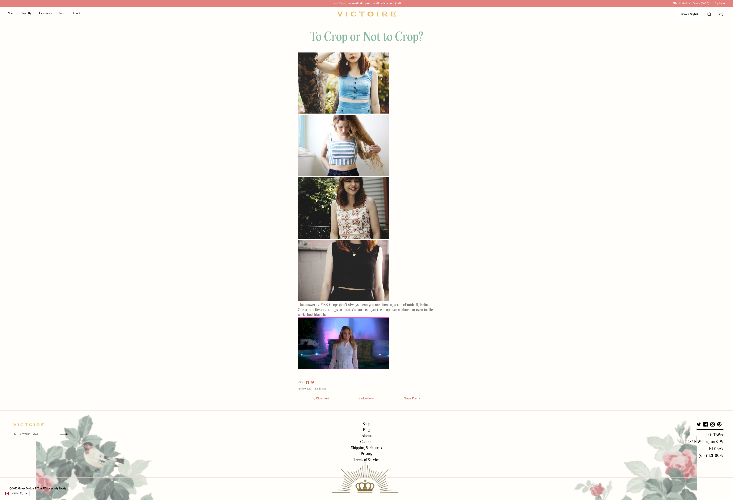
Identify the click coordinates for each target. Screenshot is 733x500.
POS (37, 488)
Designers (45, 13)
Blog (366, 430)
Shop (366, 424)
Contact (366, 442)
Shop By (26, 13)
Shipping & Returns (366, 448)
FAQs (674, 3)
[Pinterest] (719, 424)
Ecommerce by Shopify (55, 488)
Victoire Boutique (26, 488)
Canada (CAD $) (701, 3)
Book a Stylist (689, 14)
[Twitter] (699, 424)
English (718, 3)
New (10, 13)
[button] (16, 493)
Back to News (367, 398)
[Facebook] (705, 424)
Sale (62, 13)
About (76, 13)
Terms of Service (366, 460)
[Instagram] (712, 424)
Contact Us (684, 3)
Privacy (366, 454)
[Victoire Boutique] (366, 14)
